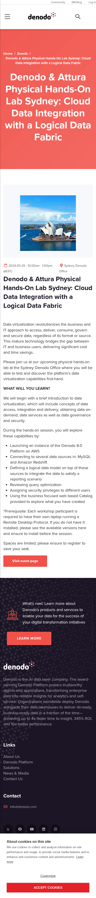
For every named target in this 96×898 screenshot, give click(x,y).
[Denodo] (42, 16)
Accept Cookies (48, 887)
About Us (11, 756)
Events (22, 53)
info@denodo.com (23, 806)
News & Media (16, 773)
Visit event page (25, 560)
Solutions (11, 767)
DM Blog (77, 2)
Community (58, 2)
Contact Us (13, 778)
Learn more (29, 638)
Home (8, 53)
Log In (92, 2)
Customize (48, 876)
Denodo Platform (18, 762)
